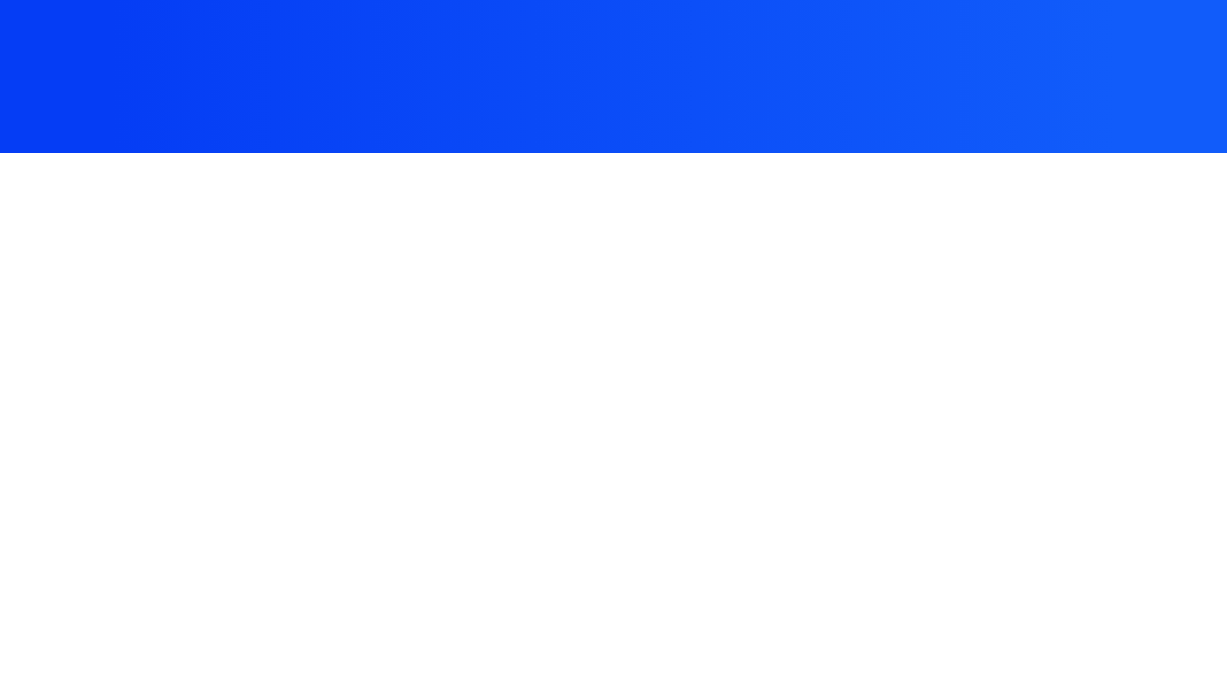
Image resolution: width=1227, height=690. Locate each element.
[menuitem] (549, 18)
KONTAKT (794, 19)
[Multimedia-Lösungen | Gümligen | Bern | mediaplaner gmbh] (479, 19)
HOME (547, 19)
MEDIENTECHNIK (594, 19)
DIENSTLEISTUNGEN (673, 19)
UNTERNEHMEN (742, 19)
